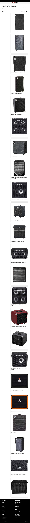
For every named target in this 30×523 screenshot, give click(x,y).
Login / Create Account (18, 502)
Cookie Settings (4, 518)
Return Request (17, 507)
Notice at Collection (4, 517)
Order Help (3, 506)
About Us (3, 503)
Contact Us (3, 502)
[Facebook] (25, 521)
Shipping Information (4, 507)
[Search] (27, 3)
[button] (24, 12)
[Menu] (1, 3)
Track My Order (17, 503)
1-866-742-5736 (17, 515)
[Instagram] (26, 521)
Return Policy (17, 506)
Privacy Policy (3, 511)
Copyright (3, 514)
